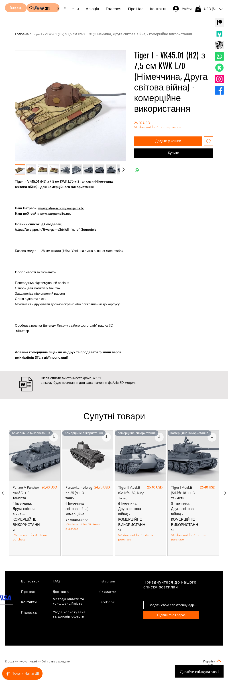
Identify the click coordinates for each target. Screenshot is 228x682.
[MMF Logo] (219, 33)
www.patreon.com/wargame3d (61, 208)
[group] (114, 493)
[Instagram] (219, 79)
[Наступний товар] (225, 493)
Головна (22, 34)
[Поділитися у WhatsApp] (137, 170)
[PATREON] (219, 22)
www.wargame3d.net (55, 213)
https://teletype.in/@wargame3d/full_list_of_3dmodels (55, 229)
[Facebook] (219, 90)
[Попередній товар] (2, 493)
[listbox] (213, 9)
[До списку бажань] (208, 141)
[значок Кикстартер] (219, 67)
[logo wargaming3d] (219, 45)
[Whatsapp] (219, 56)
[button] (198, 8)
